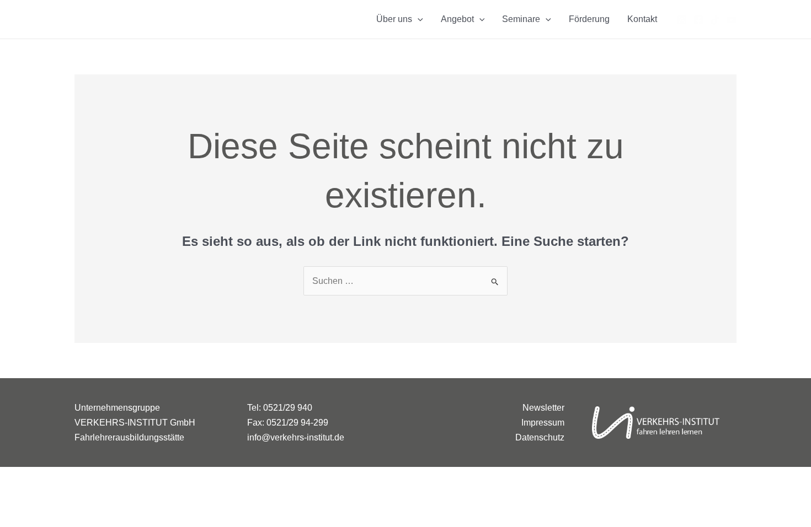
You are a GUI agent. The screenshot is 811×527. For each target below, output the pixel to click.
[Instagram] (682, 20)
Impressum (542, 422)
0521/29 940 (287, 407)
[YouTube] (732, 20)
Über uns (394, 19)
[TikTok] (715, 20)
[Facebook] (698, 20)
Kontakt (642, 19)
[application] (417, 19)
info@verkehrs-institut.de (295, 437)
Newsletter (543, 407)
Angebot (457, 19)
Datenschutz (539, 437)
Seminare (521, 19)
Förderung (589, 19)
